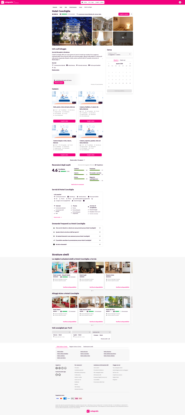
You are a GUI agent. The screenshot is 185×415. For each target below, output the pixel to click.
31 (108, 86)
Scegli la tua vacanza (117, 374)
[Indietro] (108, 63)
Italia (66, 7)
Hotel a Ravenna (107, 351)
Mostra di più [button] (57, 217)
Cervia (85, 2)
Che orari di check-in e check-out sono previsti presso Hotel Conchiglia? (76, 228)
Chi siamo (77, 367)
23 (130, 79)
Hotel (61, 7)
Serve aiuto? (96, 367)
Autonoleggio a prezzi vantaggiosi (120, 370)
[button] (72, 31)
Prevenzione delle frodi (99, 382)
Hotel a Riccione (84, 351)
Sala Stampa (77, 386)
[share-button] (131, 14)
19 (115, 79)
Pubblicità (77, 382)
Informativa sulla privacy (80, 372)
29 (126, 83)
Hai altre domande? (61, 244)
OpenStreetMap (99, 84)
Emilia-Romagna (73, 7)
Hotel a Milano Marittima (62, 353)
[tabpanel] (93, 355)
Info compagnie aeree (98, 372)
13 (119, 76)
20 (119, 79)
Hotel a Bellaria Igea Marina (110, 353)
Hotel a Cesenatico (85, 353)
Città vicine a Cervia (62, 346)
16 (130, 76)
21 (123, 79)
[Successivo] (130, 63)
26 (115, 83)
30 (130, 83)
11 (112, 76)
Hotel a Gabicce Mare (85, 355)
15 (126, 76)
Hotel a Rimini (60, 351)
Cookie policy (78, 374)
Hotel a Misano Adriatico (109, 355)
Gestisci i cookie (78, 377)
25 (112, 83)
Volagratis (55, 7)
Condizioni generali (79, 370)
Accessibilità (96, 379)
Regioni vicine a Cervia (75, 346)
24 (108, 83)
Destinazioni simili (88, 346)
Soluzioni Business (79, 389)
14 (123, 76)
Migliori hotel (116, 377)
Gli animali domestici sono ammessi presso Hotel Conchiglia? (73, 236)
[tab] (62, 346)
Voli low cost (115, 372)
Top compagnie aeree (117, 367)
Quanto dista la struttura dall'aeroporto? (67, 232)
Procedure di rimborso (99, 370)
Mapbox (93, 84)
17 (108, 79)
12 (115, 76)
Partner (76, 384)
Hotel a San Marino (61, 357)
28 (123, 83)
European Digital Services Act (100, 377)
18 (112, 79)
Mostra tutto (55, 70)
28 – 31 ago (91, 2)
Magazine (115, 379)
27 (119, 83)
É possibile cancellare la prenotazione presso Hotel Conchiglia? (73, 240)
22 (126, 79)
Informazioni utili (97, 374)
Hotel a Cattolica (61, 355)
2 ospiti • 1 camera (99, 2)
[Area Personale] (181, 2)
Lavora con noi (78, 379)
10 (108, 76)
